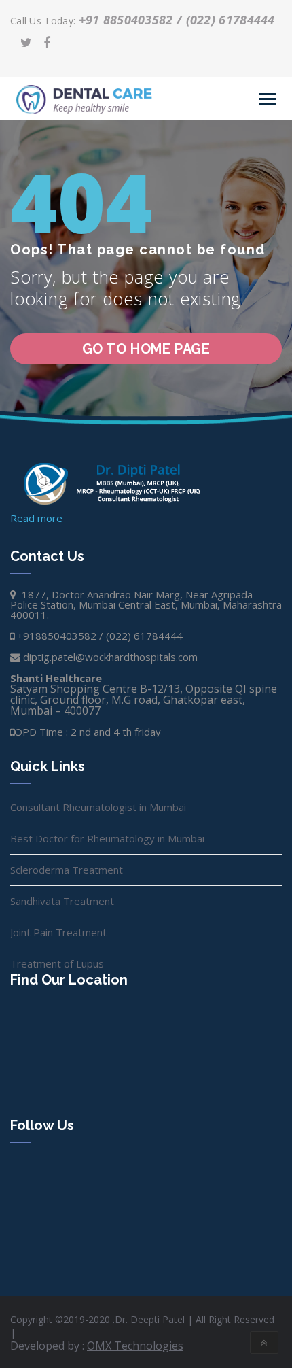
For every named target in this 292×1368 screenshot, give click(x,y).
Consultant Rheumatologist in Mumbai (98, 807)
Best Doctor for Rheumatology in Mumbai (107, 838)
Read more (36, 518)
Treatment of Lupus (57, 963)
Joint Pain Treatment (58, 932)
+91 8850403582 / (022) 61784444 (177, 20)
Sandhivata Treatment (62, 901)
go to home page (146, 349)
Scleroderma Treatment (66, 869)
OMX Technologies (135, 1345)
